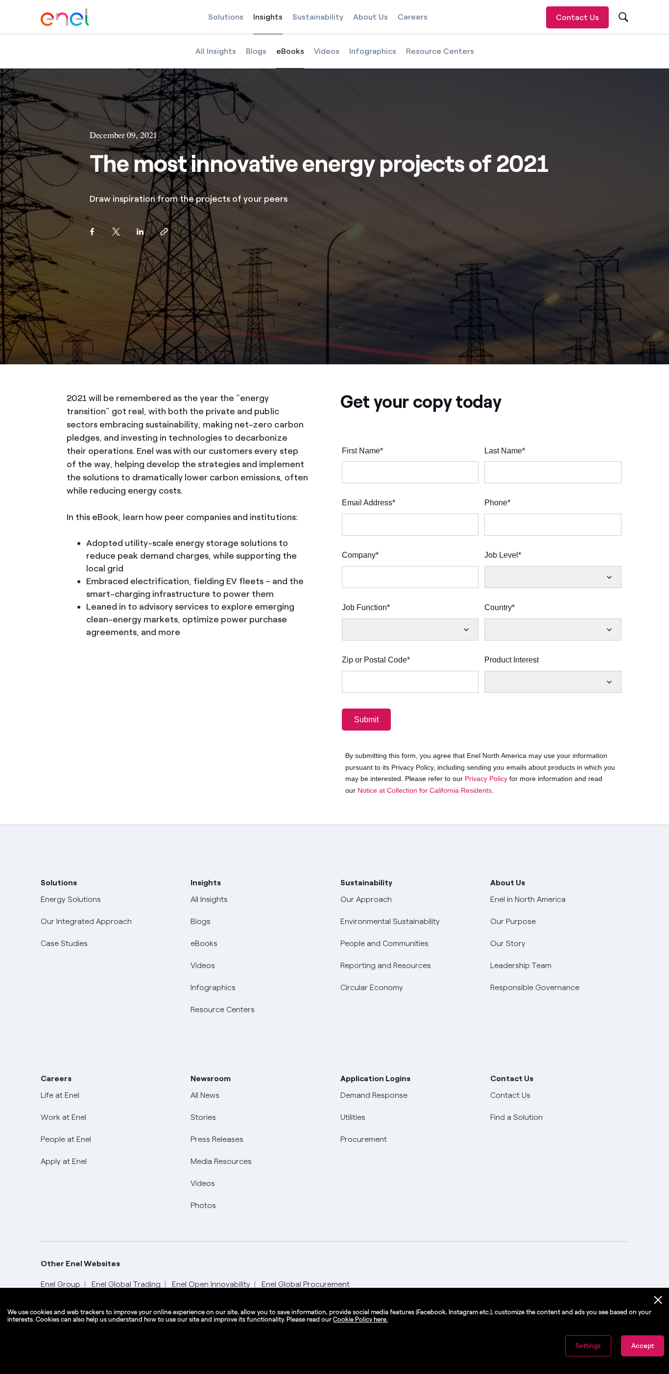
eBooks (290, 58)
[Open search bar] (622, 17)
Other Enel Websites (80, 1263)
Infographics (372, 51)
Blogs (256, 51)
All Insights (215, 51)
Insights (268, 23)
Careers (413, 17)
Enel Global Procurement (306, 1284)
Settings (588, 1346)
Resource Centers (440, 51)
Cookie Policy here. (360, 1319)
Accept (642, 1346)
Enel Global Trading (126, 1284)
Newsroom (211, 1078)
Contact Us (577, 17)
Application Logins (375, 1078)
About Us (370, 17)
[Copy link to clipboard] (164, 231)
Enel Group (60, 1284)
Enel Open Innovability (211, 1284)
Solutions (225, 17)
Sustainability (317, 17)
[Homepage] (65, 17)
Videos (326, 51)
